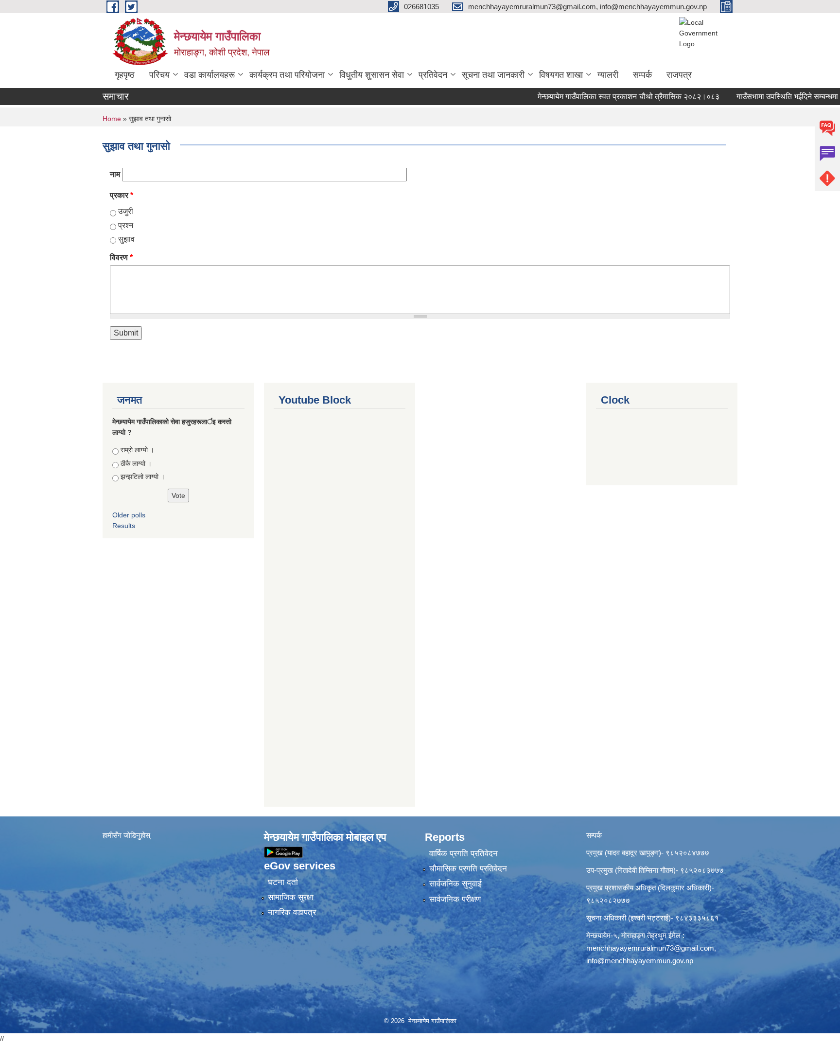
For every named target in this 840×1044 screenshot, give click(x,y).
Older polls (128, 515)
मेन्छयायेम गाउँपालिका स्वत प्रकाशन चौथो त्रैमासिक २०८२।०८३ (609, 96)
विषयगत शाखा (561, 75)
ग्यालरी (607, 75)
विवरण (121, 257)
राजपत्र (679, 75)
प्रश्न (125, 225)
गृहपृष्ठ (125, 75)
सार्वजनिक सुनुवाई (455, 883)
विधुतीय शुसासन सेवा (371, 75)
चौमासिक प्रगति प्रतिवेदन (468, 868)
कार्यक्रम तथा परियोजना (287, 75)
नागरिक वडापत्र (292, 912)
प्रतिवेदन (433, 75)
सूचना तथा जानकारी (493, 75)
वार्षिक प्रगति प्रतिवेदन (463, 853)
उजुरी (125, 211)
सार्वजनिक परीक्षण (455, 899)
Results (123, 526)
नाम (115, 174)
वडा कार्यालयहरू (209, 75)
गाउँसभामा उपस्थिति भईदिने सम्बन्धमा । (772, 96)
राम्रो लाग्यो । (137, 450)
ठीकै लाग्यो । (136, 463)
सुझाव (126, 239)
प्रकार (121, 195)
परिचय (159, 75)
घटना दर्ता (283, 882)
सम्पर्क (642, 75)
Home (112, 119)
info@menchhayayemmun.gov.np (639, 960)
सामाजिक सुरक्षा (291, 897)
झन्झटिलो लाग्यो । (143, 476)
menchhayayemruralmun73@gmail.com (650, 948)
